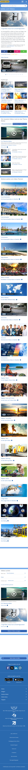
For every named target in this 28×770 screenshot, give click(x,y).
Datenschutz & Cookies (14, 737)
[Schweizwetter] (14, 229)
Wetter (2, 689)
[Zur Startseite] (5, 1)
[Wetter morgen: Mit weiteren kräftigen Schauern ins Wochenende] (6, 171)
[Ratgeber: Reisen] (14, 369)
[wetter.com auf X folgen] (12, 668)
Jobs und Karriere (14, 733)
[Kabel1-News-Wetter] (6, 165)
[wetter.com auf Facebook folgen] (8, 668)
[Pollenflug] (22, 2)
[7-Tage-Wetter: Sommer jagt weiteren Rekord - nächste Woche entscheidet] (6, 158)
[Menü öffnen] (26, 1)
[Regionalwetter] (14, 249)
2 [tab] (8, 74)
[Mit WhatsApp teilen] (23, 51)
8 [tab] (20, 74)
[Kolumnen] (14, 329)
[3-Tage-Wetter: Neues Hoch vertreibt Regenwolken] (6, 151)
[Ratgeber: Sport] (14, 430)
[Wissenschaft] (14, 510)
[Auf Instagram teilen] (17, 51)
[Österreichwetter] (14, 209)
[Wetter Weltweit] (14, 289)
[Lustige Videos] (14, 490)
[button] (14, 689)
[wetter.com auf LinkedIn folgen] (16, 668)
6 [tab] (16, 74)
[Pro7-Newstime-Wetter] (14, 133)
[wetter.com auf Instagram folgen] (20, 668)
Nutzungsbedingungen (14, 760)
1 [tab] (6, 74)
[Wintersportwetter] (14, 530)
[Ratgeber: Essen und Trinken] (14, 389)
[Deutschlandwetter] (14, 188)
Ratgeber (3, 699)
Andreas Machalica (10, 46)
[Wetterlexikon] (14, 349)
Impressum (14, 748)
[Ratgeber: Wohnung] (14, 450)
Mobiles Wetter (4, 694)
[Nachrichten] (14, 65)
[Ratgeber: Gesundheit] (14, 410)
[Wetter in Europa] (14, 269)
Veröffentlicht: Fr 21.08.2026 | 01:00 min (8, 145)
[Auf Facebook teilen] (4, 51)
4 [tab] (12, 74)
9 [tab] (22, 74)
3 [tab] (10, 74)
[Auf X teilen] (10, 51)
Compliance (14, 752)
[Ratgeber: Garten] (14, 470)
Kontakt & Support (14, 745)
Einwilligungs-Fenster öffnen (14, 741)
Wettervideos (4, 697)
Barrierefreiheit (14, 756)
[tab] (7, 124)
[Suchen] (25, 5)
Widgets (3, 691)
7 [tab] (18, 74)
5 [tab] (14, 74)
